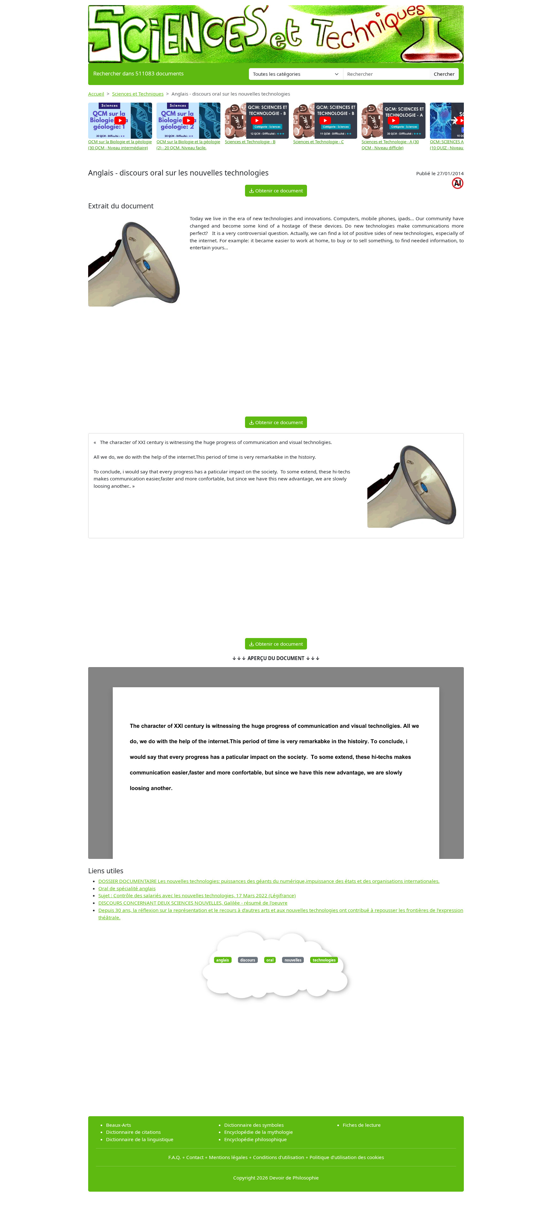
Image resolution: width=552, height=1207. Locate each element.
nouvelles (293, 959)
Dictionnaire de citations (133, 1132)
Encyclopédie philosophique (255, 1139)
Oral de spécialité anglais (127, 888)
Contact (194, 1157)
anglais (222, 959)
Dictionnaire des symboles (254, 1125)
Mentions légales (228, 1157)
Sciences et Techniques (138, 93)
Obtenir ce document (278, 190)
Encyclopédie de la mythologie (258, 1132)
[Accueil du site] (276, 31)
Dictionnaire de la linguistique (139, 1139)
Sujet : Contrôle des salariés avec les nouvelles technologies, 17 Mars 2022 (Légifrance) (197, 895)
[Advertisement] (276, 366)
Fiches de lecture (362, 1125)
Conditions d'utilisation (278, 1157)
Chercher (444, 74)
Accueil (96, 93)
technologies (324, 959)
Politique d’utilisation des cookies (347, 1157)
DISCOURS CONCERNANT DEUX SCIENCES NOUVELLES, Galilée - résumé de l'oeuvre (193, 902)
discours (247, 959)
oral (269, 959)
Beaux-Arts (118, 1125)
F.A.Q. (174, 1157)
